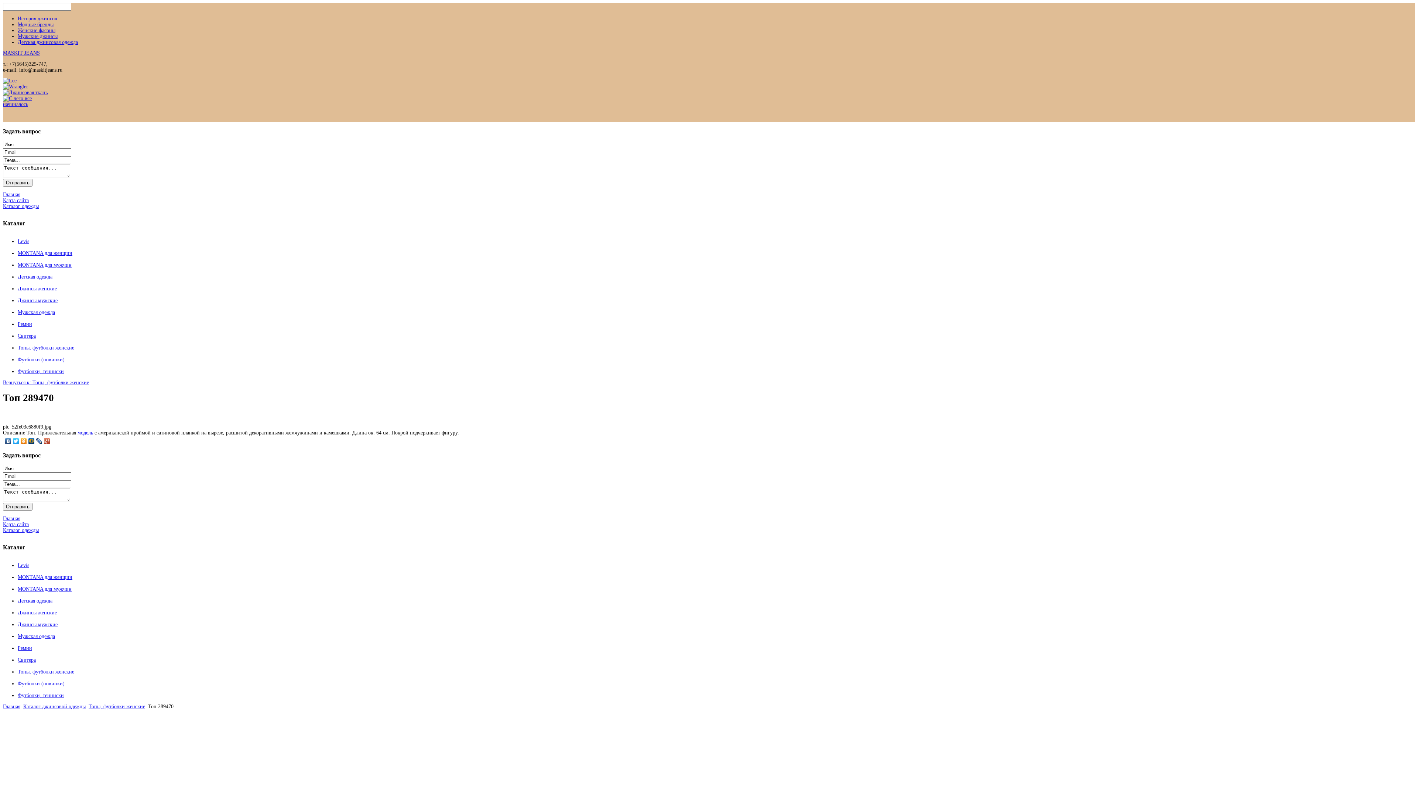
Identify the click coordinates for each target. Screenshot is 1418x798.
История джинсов (37, 18)
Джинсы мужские (38, 300)
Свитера (27, 336)
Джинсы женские (37, 288)
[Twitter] (16, 441)
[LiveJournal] (39, 441)
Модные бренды (36, 24)
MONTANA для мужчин (45, 265)
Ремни (25, 324)
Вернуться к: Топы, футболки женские (46, 382)
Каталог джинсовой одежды (54, 706)
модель (85, 433)
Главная (11, 706)
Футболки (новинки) (41, 359)
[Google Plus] (47, 441)
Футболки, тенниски (41, 371)
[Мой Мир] (31, 441)
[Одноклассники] (24, 441)
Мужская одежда (36, 312)
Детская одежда (35, 277)
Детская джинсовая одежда (48, 42)
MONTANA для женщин (45, 253)
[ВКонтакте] (8, 441)
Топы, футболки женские (46, 348)
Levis (23, 241)
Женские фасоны (36, 30)
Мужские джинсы (38, 36)
